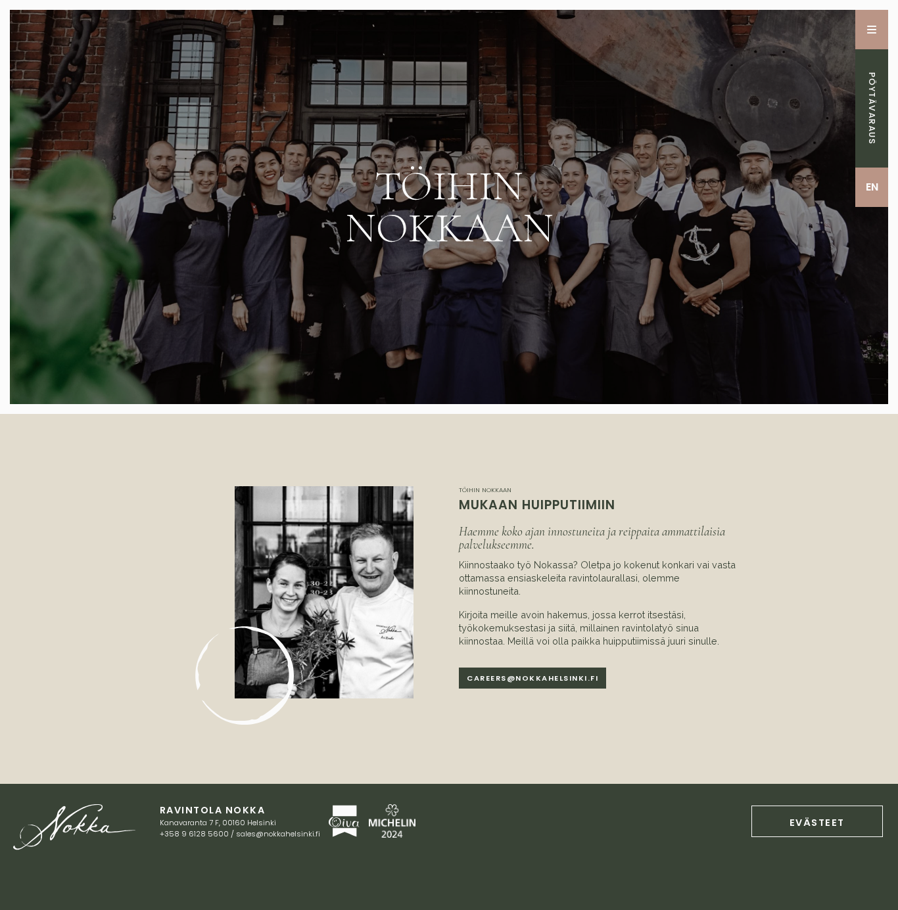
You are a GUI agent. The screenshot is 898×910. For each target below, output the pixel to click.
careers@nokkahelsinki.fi (532, 678)
